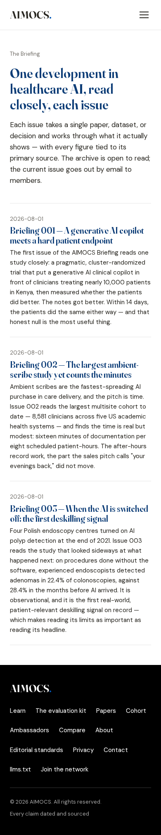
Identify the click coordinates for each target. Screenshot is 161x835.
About (104, 730)
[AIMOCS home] (31, 15)
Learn (18, 711)
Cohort (136, 711)
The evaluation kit (61, 711)
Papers (106, 711)
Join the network (64, 769)
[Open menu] (144, 14)
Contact (116, 750)
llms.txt (20, 769)
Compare (72, 730)
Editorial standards (36, 750)
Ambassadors (29, 730)
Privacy (83, 750)
